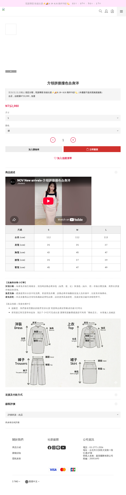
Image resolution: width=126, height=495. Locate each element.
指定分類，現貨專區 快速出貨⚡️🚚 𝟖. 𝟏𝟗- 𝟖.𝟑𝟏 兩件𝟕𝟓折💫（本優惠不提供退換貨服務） (55, 92)
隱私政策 (16, 458)
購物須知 (16, 452)
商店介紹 (16, 447)
